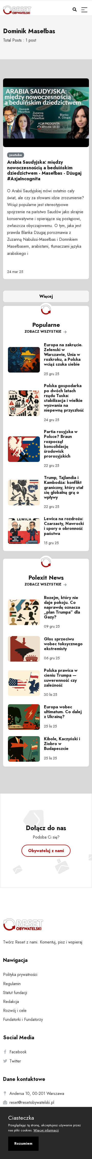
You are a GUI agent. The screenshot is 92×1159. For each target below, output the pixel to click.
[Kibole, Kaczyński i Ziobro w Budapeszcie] (26, 749)
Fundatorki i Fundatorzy (23, 1019)
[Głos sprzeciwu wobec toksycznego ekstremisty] (26, 649)
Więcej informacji (46, 1130)
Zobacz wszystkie (43, 331)
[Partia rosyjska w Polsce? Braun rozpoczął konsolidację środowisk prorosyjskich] (26, 449)
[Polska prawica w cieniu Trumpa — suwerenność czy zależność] (26, 683)
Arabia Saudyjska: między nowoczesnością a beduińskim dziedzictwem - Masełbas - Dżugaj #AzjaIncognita (44, 170)
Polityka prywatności (20, 974)
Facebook (18, 1052)
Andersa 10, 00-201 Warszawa (36, 1093)
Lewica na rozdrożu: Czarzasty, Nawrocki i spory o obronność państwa (64, 526)
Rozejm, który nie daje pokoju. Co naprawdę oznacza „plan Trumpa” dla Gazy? (62, 607)
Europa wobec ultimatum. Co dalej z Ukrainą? (63, 712)
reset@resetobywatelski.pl (31, 1102)
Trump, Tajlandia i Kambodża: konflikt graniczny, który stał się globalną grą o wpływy (63, 487)
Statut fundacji (15, 993)
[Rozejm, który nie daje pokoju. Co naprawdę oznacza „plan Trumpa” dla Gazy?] (26, 612)
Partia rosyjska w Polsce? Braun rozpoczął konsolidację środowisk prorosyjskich (60, 444)
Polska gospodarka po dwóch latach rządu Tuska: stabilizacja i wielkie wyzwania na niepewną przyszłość (64, 398)
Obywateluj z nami (46, 851)
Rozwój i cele (15, 1010)
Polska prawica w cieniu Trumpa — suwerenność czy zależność (60, 677)
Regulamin (12, 984)
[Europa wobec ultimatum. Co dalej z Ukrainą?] (26, 717)
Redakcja (11, 1002)
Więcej (46, 296)
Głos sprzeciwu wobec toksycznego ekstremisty (63, 644)
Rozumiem (23, 1143)
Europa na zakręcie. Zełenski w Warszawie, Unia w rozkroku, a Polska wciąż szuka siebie (63, 354)
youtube (15, 155)
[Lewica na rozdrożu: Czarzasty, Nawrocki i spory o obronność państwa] (26, 531)
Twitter (15, 1061)
